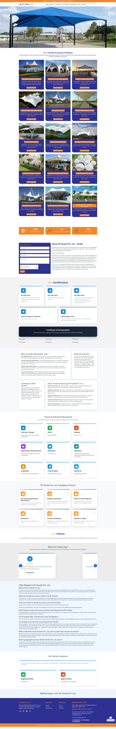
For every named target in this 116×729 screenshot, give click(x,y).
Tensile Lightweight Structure (31, 110)
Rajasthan (39, 663)
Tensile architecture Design (84, 142)
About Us (51, 4)
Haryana (26, 663)
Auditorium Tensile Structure (58, 206)
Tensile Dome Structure (85, 173)
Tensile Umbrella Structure (31, 79)
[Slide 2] (58, 46)
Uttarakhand (45, 663)
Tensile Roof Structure (58, 142)
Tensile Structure (58, 110)
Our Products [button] (58, 4)
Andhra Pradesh (84, 663)
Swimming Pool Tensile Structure (84, 205)
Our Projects (66, 4)
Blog (79, 4)
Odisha (78, 663)
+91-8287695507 (69, 1)
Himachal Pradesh (53, 663)
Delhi (22, 663)
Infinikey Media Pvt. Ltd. (74, 725)
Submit (22, 271)
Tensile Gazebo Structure (84, 79)
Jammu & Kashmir (63, 663)
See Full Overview (31, 87)
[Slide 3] (60, 46)
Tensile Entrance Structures (58, 79)
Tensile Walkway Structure (85, 110)
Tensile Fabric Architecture (31, 206)
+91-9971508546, (61, 1)
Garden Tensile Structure (31, 173)
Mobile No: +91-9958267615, (50, 1)
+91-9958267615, (76, 720)
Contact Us (83, 4)
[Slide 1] (56, 46)
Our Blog (47, 706)
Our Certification (73, 4)
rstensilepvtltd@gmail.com (79, 717)
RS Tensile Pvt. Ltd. (56, 264)
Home (47, 4)
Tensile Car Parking (31, 142)
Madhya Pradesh (72, 663)
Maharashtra (24, 664)
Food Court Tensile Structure (58, 173)
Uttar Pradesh (32, 663)
